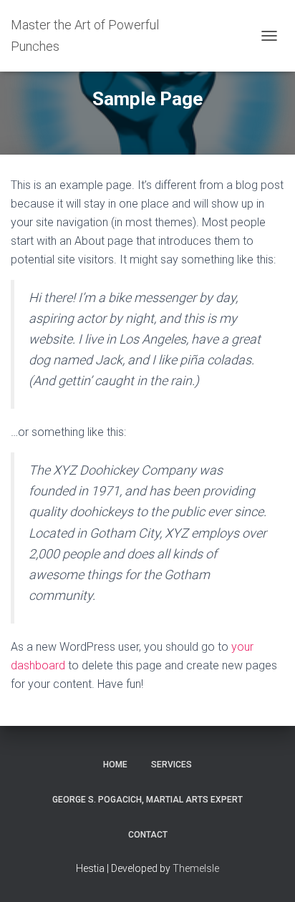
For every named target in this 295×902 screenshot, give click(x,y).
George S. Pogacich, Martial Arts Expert (147, 800)
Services (171, 765)
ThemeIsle (196, 868)
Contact (148, 835)
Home (115, 765)
